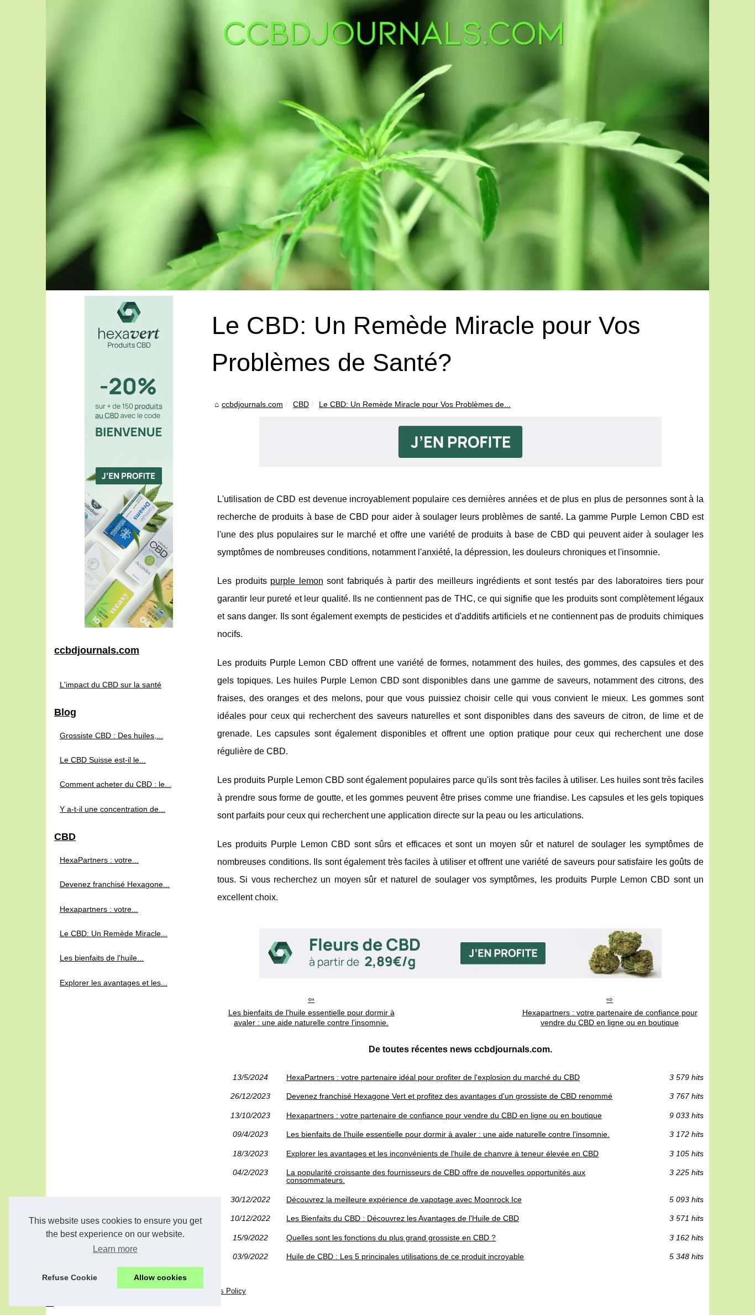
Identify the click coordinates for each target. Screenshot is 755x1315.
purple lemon (296, 581)
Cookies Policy (222, 1291)
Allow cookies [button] (160, 1277)
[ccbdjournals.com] (377, 145)
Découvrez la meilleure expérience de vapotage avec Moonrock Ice (404, 1199)
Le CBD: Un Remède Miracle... (113, 933)
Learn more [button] (115, 1249)
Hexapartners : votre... (99, 909)
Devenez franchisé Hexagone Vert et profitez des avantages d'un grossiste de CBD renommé (449, 1096)
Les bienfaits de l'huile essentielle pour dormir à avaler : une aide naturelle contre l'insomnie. (311, 1017)
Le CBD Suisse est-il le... (103, 759)
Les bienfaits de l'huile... (102, 957)
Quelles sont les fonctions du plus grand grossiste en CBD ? (391, 1237)
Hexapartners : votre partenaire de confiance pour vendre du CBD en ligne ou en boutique (610, 1017)
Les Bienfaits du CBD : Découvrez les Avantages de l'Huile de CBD (402, 1218)
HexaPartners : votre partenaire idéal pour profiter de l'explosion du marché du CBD (433, 1077)
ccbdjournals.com (252, 404)
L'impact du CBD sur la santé (110, 684)
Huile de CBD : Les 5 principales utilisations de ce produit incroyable (405, 1256)
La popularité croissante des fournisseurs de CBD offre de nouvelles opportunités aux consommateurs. (435, 1176)
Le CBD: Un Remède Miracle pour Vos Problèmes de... (415, 404)
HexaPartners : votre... (99, 859)
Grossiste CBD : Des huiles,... (111, 735)
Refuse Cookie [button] (69, 1277)
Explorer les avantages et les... (113, 982)
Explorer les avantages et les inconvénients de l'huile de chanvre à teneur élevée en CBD (442, 1153)
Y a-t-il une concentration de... (112, 809)
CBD (301, 404)
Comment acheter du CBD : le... (115, 784)
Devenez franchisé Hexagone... (115, 884)
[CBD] (460, 463)
